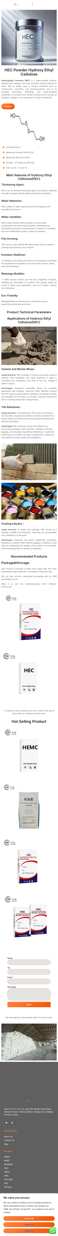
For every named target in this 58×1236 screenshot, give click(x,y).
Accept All (29, 1218)
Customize (29, 1224)
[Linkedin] (12, 1123)
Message (11, 987)
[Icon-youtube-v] (6, 1123)
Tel (8, 968)
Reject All (29, 1231)
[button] (32, 4)
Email (10, 977)
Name (10, 958)
